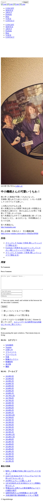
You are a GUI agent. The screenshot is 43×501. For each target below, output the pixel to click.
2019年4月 (10, 379)
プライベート (11, 352)
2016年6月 (10, 405)
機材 (7, 367)
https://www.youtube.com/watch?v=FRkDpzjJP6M (19, 233)
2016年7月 (10, 403)
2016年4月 (10, 408)
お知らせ (19, 186)
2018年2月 (10, 391)
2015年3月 (10, 427)
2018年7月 (10, 384)
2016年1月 (10, 413)
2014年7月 (10, 442)
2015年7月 (10, 420)
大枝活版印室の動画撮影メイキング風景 (22, 495)
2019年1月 (10, 381)
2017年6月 (10, 398)
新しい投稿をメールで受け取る (16, 315)
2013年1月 (10, 461)
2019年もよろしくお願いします (18, 481)
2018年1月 (10, 393)
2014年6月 (10, 444)
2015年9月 (10, 418)
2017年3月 (10, 401)
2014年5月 (10, 447)
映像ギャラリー (12, 359)
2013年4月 (10, 456)
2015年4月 (10, 425)
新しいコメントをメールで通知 (16, 311)
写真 (7, 357)
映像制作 (9, 362)
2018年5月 (10, 386)
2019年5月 (10, 376)
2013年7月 (10, 454)
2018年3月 (10, 388)
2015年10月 (10, 415)
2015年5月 (10, 422)
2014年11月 (10, 437)
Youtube (9, 347)
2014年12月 (10, 434)
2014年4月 (10, 449)
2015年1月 (10, 432)
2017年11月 (10, 396)
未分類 (8, 364)
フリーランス (11, 354)
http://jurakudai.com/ (8, 227)
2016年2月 (10, 410)
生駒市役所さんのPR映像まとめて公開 (21, 493)
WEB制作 (9, 345)
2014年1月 (10, 451)
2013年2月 (10, 459)
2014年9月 (10, 439)
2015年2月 (10, 430)
